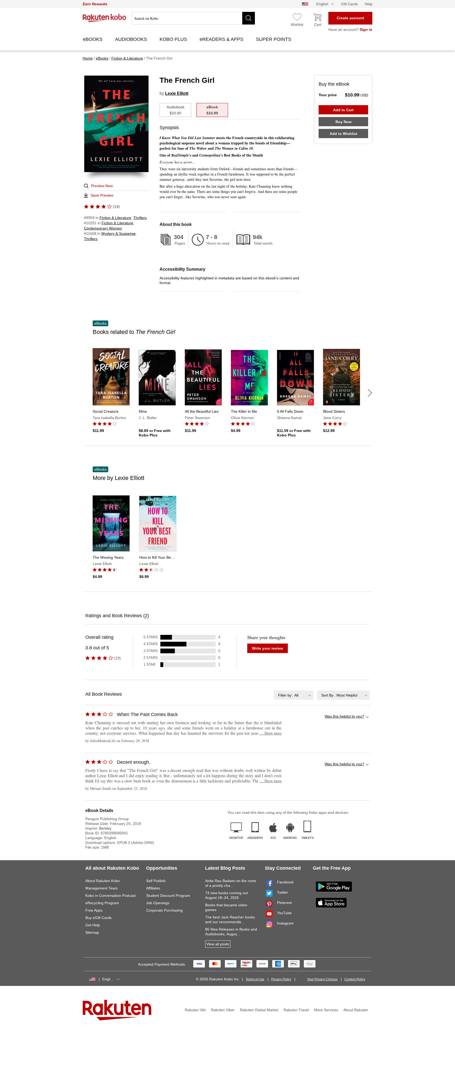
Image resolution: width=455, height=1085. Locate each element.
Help (368, 4)
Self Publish (156, 881)
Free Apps (93, 910)
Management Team (101, 888)
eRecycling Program (102, 903)
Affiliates (153, 888)
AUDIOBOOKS (131, 39)
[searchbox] (193, 18)
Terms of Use (255, 979)
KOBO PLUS (174, 39)
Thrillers (140, 218)
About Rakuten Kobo (102, 881)
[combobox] (293, 695)
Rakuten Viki (195, 1010)
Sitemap (92, 932)
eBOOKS (93, 39)
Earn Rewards (95, 4)
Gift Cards (349, 4)
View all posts (217, 944)
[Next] (370, 393)
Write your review (267, 648)
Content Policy (354, 979)
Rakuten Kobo (104, 18)
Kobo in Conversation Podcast (110, 895)
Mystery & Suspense (118, 233)
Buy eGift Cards (98, 918)
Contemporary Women (103, 228)
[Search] (248, 18)
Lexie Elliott (176, 93)
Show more (270, 733)
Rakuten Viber (223, 1010)
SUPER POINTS (274, 39)
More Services (326, 1010)
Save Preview (102, 195)
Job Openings (157, 903)
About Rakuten (355, 1010)
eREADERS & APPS (222, 39)
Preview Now (102, 186)
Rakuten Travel (296, 1010)
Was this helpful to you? (344, 716)
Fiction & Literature (115, 218)
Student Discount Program (168, 895)
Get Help (92, 925)
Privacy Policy (281, 979)
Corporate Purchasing (164, 910)
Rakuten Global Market (259, 1010)
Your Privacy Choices (322, 979)
